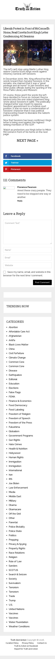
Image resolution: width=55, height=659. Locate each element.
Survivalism (15, 583)
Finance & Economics (20, 401)
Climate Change (17, 357)
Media (12, 492)
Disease (13, 370)
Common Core (16, 362)
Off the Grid (15, 513)
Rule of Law (15, 561)
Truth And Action (18, 640)
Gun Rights (14, 440)
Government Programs (21, 435)
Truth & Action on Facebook (26, 646)
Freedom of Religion (19, 414)
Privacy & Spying (17, 544)
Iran (11, 474)
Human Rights (16, 457)
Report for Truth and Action (26, 649)
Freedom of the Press (20, 422)
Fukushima (14, 427)
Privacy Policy (28, 643)
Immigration (15, 461)
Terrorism (14, 587)
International (15, 470)
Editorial (13, 379)
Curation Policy (12, 643)
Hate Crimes (15, 444)
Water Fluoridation (18, 622)
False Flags (15, 392)
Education (14, 383)
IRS (10, 479)
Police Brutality (17, 526)
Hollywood (14, 453)
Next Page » (27, 140)
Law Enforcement (18, 487)
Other (12, 518)
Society (13, 578)
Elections (13, 388)
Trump (12, 600)
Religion (13, 557)
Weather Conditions (19, 626)
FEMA (12, 396)
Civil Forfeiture (16, 353)
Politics (12, 535)
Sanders (13, 565)
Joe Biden (14, 483)
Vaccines (13, 613)
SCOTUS (13, 570)
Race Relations (17, 552)
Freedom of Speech (19, 418)
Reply (19, 201)
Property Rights (17, 548)
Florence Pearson (26, 187)
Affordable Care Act (19, 331)
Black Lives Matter (18, 344)
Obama (12, 505)
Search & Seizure (18, 574)
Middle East (15, 496)
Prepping (13, 539)
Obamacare (15, 509)
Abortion (13, 327)
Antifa (12, 340)
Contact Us (42, 643)
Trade (12, 596)
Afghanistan (15, 336)
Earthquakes (15, 375)
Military (12, 500)
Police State (15, 531)
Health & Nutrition (18, 448)
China (12, 349)
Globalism (14, 431)
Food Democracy (18, 405)
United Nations (16, 609)
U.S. (11, 604)
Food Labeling (16, 409)
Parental (13, 522)
